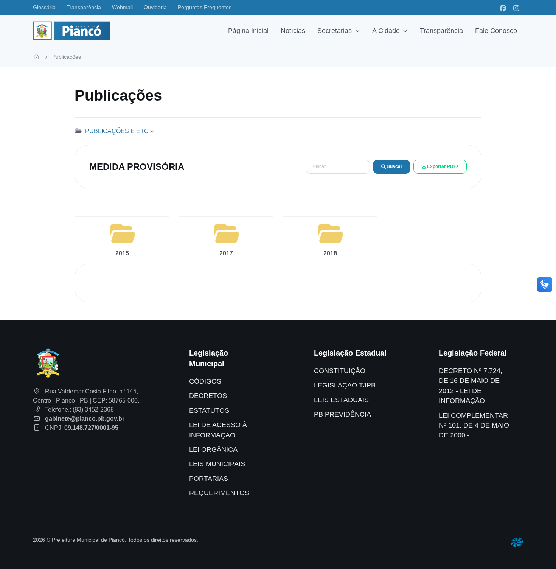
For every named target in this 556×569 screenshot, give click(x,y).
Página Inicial (248, 30)
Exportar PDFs (443, 166)
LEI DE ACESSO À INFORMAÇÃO (218, 429)
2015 (122, 253)
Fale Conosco (496, 30)
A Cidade (386, 30)
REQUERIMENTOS (219, 493)
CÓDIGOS (205, 381)
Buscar (394, 166)
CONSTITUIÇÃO (339, 371)
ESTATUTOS (209, 410)
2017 (226, 253)
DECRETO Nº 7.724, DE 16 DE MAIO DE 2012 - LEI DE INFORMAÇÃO (470, 385)
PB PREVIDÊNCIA (342, 414)
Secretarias (334, 30)
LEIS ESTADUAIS (341, 400)
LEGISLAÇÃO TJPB (345, 385)
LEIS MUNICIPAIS (217, 464)
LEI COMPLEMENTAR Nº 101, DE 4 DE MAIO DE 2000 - (474, 425)
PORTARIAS (208, 478)
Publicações (66, 57)
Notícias (293, 30)
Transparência (441, 30)
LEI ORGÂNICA (213, 449)
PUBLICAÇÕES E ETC (117, 131)
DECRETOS (208, 396)
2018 (330, 253)
